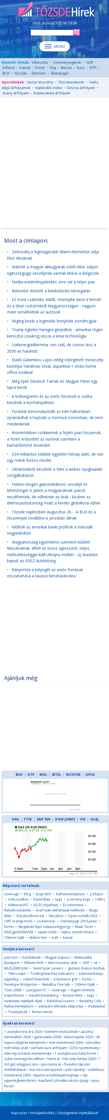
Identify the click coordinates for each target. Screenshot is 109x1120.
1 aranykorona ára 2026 (23, 1031)
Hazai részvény (40, 82)
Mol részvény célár (63, 962)
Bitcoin (66, 67)
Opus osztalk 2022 (83, 915)
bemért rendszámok (61, 1031)
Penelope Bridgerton (20, 984)
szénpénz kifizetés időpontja (60, 1006)
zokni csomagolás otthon (24, 1058)
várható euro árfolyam (49, 1047)
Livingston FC (36, 990)
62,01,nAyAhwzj (46, 905)
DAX (15, 819)
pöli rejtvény (75, 1069)
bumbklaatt (31, 957)
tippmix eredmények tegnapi (56, 1075)
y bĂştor (96, 894)
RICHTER (73, 774)
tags (58, 899)
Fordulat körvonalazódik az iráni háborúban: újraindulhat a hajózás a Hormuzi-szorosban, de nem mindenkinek (55, 418)
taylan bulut (47, 932)
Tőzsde (20, 73)
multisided (96, 1006)
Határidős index (48, 87)
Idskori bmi (38, 937)
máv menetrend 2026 (66, 1042)
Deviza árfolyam (81, 87)
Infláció (9, 67)
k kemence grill (65, 979)
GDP (90, 62)
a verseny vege (78, 899)
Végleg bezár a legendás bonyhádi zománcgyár (54, 321)
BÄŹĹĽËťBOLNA (16, 968)
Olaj (52, 67)
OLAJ (94, 819)
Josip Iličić (43, 894)
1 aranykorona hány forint (75, 1053)
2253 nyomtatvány (84, 1047)
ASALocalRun (18, 899)
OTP (92, 67)
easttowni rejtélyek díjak (23, 1001)
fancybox (56, 915)
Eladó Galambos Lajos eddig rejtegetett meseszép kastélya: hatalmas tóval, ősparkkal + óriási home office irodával (55, 366)
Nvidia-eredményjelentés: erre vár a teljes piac (53, 281)
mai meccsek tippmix (45, 1069)
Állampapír (60, 73)
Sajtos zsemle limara (77, 932)
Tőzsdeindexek (71, 82)
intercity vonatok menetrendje (28, 1053)
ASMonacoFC (18, 905)
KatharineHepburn (70, 894)
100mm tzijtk (14, 937)
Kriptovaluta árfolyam (52, 92)
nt (95, 962)
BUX (6, 73)
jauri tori (11, 957)
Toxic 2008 (12, 990)
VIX (83, 819)
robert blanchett (36, 979)
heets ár (53, 1058)
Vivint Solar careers (48, 968)
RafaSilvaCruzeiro (61, 1001)
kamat (68, 937)
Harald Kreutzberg (43, 995)
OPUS (90, 774)
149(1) (100, 899)
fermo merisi (42, 1011)
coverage (11, 894)
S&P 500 (43, 819)
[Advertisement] (54, 157)
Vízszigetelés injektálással (78, 1113)
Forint (40, 67)
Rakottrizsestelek (17, 910)
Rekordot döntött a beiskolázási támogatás (51, 290)
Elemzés (39, 73)
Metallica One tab (56, 984)
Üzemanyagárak (67, 62)
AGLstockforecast (30, 915)
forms (9, 926)
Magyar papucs (57, 957)
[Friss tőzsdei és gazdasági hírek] (54, 9)
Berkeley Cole (90, 1001)
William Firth (34, 962)
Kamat (25, 67)
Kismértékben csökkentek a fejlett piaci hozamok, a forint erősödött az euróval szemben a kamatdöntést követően (54, 439)
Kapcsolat (19, 1113)
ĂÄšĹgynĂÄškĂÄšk (18, 932)
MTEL (56, 774)
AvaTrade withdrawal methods (60, 910)
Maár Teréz (84, 926)
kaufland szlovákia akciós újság (63, 1080)
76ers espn (17, 973)
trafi (55, 937)
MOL (43, 774)
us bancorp (46, 921)
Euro (81, 67)
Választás (40, 62)
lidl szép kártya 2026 (79, 1058)
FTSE (28, 819)
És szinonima (73, 905)
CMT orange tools (18, 921)
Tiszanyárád (17, 1011)
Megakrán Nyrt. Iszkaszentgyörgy (44, 926)
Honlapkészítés (42, 1113)
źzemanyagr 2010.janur (78, 921)
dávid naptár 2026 (78, 1037)
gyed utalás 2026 (47, 1037)
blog (27, 894)
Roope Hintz (72, 995)
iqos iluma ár (51, 1064)
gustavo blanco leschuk (86, 968)
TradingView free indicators (52, 973)
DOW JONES (65, 819)
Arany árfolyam (16, 92)
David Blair (42, 899)
